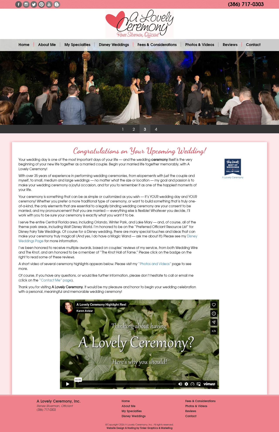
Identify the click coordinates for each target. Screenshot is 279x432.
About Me (47, 44)
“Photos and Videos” (154, 263)
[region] (139, 86)
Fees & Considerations (157, 44)
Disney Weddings (114, 44)
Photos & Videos (199, 44)
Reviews (230, 44)
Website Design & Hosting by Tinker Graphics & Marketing (139, 428)
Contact (253, 44)
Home (24, 44)
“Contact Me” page (55, 280)
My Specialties (77, 44)
